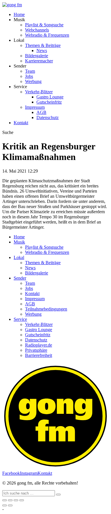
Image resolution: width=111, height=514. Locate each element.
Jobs (29, 76)
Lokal (19, 257)
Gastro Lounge (49, 96)
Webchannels (37, 29)
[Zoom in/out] (21, 500)
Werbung (33, 81)
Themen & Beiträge (43, 45)
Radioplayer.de (38, 345)
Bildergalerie (36, 55)
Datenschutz (47, 117)
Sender (20, 278)
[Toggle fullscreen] (16, 500)
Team (30, 71)
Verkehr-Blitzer (39, 91)
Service (20, 319)
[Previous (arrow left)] (4, 505)
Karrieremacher (39, 60)
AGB (41, 112)
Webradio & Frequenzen (47, 35)
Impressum (35, 107)
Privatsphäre (36, 350)
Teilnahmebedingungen (46, 309)
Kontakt (21, 122)
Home (19, 14)
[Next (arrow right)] (10, 505)
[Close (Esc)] (4, 500)
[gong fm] (12, 4)
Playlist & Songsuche (44, 24)
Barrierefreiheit (38, 355)
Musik (19, 242)
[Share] (10, 500)
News (41, 50)
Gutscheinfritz (49, 102)
